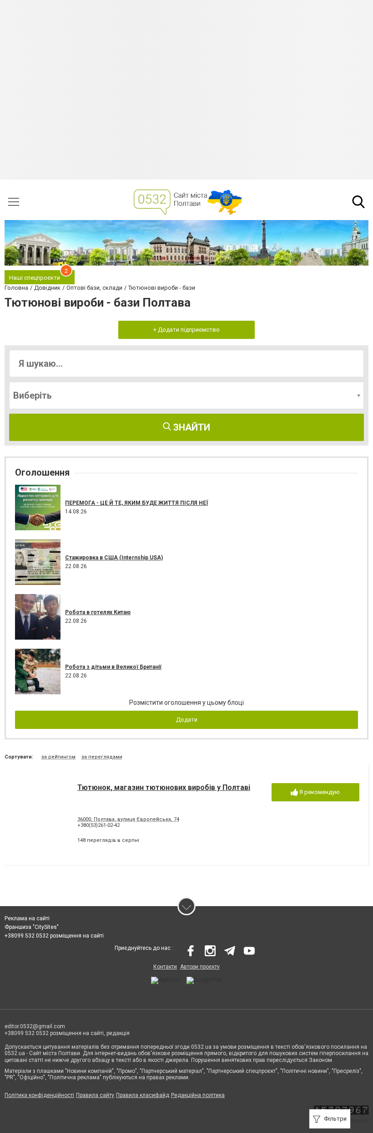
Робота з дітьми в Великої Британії (113, 667)
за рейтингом (58, 757)
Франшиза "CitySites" (32, 927)
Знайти (190, 427)
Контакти (165, 967)
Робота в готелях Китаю (98, 612)
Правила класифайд (142, 1095)
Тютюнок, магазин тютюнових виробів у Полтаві (163, 787)
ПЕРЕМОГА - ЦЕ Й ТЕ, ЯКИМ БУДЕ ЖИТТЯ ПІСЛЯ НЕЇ (136, 503)
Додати (186, 719)
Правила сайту (95, 1095)
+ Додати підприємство (186, 329)
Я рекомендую (319, 792)
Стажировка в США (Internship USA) (114, 557)
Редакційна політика (198, 1095)
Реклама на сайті (27, 918)
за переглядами (101, 757)
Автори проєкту (200, 967)
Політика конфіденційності (39, 1095)
